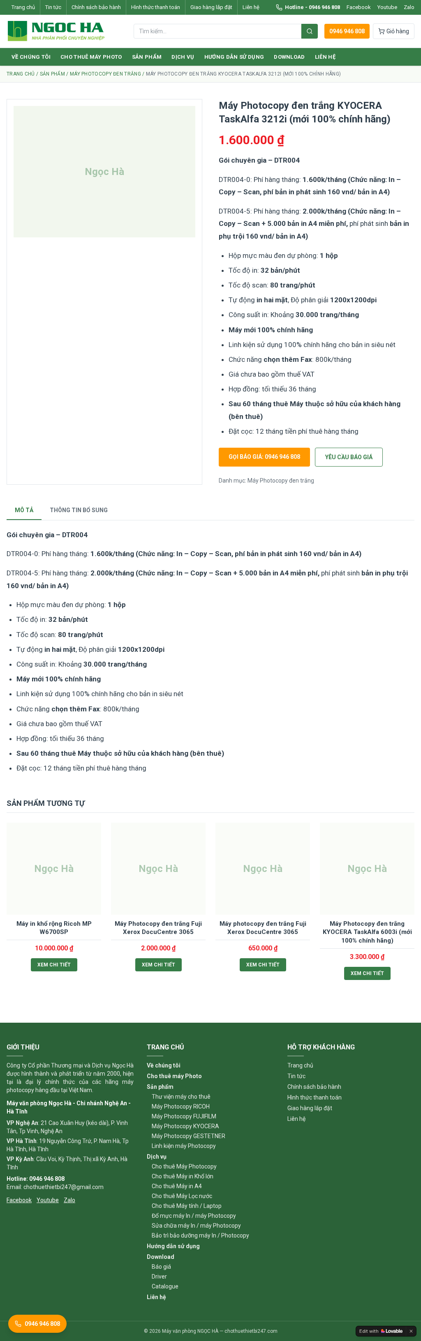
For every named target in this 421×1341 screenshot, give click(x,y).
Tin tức (53, 7)
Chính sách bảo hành (96, 7)
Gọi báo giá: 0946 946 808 (264, 456)
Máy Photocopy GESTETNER (188, 1136)
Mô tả (24, 510)
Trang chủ (23, 7)
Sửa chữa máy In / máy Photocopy (196, 1225)
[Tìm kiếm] (309, 31)
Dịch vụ (182, 57)
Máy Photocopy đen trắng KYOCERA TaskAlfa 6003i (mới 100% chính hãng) (367, 932)
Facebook (359, 7)
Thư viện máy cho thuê (181, 1096)
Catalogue (165, 1286)
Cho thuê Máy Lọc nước (182, 1196)
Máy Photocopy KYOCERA (185, 1126)
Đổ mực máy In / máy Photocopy (194, 1215)
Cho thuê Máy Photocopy (184, 1166)
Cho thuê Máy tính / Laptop (187, 1206)
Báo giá (161, 1266)
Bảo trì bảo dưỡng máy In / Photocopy (200, 1235)
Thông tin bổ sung (79, 510)
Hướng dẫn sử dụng (234, 57)
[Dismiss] (411, 1331)
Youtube (387, 7)
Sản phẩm (147, 57)
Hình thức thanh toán (155, 7)
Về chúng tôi (31, 57)
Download (289, 57)
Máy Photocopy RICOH (181, 1106)
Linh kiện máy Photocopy (184, 1146)
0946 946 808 (347, 31)
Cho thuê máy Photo (91, 57)
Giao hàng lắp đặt (211, 7)
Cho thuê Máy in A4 (177, 1186)
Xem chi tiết (54, 965)
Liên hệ (251, 7)
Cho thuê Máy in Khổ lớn (182, 1176)
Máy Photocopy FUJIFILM (184, 1116)
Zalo (409, 7)
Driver (159, 1276)
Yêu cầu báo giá (348, 457)
